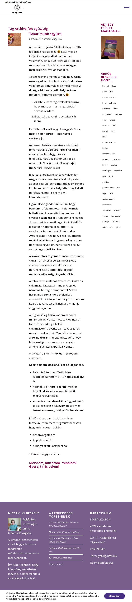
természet (115, 216)
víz (111, 227)
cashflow (106, 108)
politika (105, 182)
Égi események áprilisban (60, 557)
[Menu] (125, 7)
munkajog (106, 170)
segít (104, 193)
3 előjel (105, 86)
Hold (104, 137)
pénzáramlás (107, 187)
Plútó (111, 176)
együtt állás (107, 114)
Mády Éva (57, 38)
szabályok (106, 210)
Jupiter (105, 148)
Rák (118, 187)
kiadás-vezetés (108, 153)
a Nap (104, 91)
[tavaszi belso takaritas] (14, 39)
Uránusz (116, 221)
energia (118, 114)
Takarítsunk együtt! (45, 34)
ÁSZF (93, 526)
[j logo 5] (19, 7)
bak (111, 91)
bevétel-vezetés (109, 97)
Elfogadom (114, 595)
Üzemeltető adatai (102, 562)
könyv (105, 165)
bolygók (112, 103)
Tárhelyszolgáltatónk (103, 556)
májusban (118, 170)
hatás (113, 131)
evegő (112, 120)
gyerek (105, 131)
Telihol (105, 216)
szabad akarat (108, 199)
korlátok (105, 159)
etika (104, 120)
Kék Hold (116, 159)
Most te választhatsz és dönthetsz (64, 532)
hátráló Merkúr (108, 142)
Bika (104, 103)
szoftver (117, 210)
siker (111, 193)
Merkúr (114, 165)
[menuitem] (125, 7)
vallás (104, 227)
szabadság (106, 204)
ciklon (115, 108)
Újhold (118, 227)
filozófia (105, 125)
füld (113, 125)
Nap (104, 176)
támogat (105, 221)
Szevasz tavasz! (56, 563)
